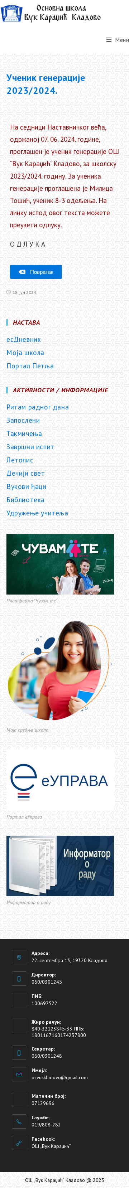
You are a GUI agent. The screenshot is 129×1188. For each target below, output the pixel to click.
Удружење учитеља (37, 513)
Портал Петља (30, 366)
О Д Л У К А (27, 244)
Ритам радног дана (37, 407)
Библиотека (25, 499)
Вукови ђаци (26, 486)
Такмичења (24, 433)
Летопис (19, 460)
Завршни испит (30, 446)
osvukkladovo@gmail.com (60, 1077)
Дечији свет (25, 473)
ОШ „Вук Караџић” (51, 1146)
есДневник (23, 339)
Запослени (23, 420)
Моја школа (25, 352)
